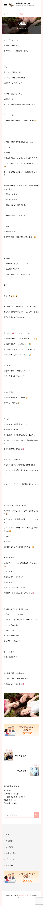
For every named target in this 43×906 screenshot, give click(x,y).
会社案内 (9, 847)
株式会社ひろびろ (23, 3)
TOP (7, 834)
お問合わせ (10, 865)
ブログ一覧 (10, 859)
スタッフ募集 (11, 853)
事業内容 (9, 840)
